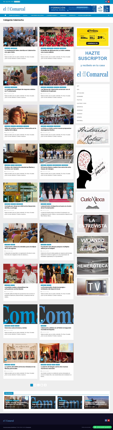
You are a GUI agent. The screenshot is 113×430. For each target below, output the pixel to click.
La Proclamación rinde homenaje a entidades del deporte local (53, 288)
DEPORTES (80, 106)
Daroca (12, 325)
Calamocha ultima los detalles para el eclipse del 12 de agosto (20, 247)
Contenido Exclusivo (37, 15)
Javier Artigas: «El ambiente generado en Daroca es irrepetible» (16, 404)
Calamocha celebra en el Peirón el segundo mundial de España (56, 328)
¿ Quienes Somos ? (52, 15)
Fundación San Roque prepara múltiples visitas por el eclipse (55, 247)
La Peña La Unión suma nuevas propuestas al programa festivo (56, 129)
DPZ (78, 89)
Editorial (17, 325)
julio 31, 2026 (45, 210)
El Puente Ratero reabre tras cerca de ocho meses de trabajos (56, 168)
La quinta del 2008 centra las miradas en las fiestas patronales (20, 367)
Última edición (14, 48)
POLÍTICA (79, 100)
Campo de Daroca (14, 15)
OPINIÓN (79, 117)
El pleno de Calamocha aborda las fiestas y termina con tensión (20, 168)
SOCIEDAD (80, 110)
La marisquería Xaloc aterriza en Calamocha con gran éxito (20, 51)
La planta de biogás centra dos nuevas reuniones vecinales (54, 367)
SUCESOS (79, 113)
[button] (108, 15)
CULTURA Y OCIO (81, 103)
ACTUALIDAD (80, 93)
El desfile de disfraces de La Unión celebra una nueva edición (55, 51)
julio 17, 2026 (45, 371)
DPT (78, 86)
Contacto (72, 15)
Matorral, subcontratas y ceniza (16, 328)
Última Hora (26, 126)
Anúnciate (63, 15)
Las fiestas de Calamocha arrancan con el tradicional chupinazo (55, 90)
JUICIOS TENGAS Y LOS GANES (67, 403)
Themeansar (28, 427)
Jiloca (25, 15)
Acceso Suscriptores (84, 15)
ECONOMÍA (80, 96)
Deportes (49, 285)
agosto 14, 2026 (10, 54)
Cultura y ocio (50, 48)
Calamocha (7, 48)
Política (12, 165)
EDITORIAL (80, 120)
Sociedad (13, 244)
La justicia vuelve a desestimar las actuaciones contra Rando (16, 288)
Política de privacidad (86, 427)
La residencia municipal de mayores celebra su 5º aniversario (20, 90)
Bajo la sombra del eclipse (42, 404)
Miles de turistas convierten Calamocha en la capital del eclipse (20, 129)
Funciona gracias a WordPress (9, 427)
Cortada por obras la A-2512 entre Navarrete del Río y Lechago (20, 207)
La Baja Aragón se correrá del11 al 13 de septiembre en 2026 (96, 404)
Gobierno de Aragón (57, 165)
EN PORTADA (56, 48)
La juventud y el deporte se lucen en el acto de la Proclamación (56, 207)
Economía (49, 364)
